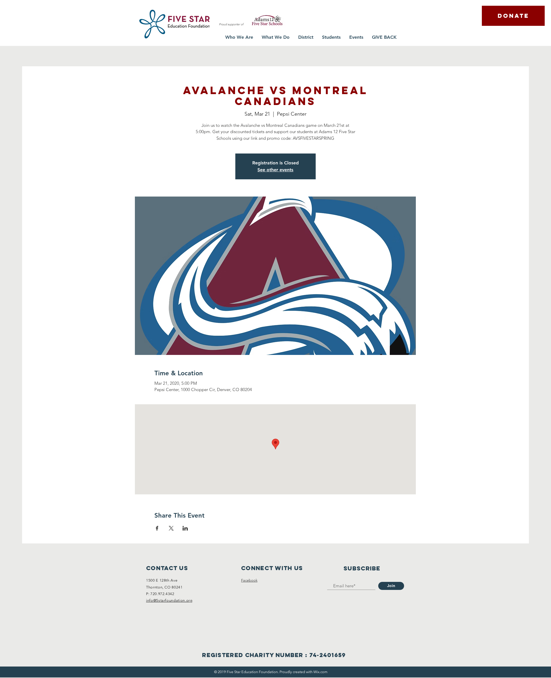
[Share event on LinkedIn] (185, 528)
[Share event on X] (171, 528)
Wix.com (320, 672)
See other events (275, 169)
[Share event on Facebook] (157, 528)
